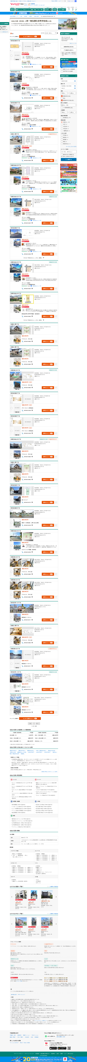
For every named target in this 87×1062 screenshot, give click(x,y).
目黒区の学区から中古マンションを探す (49, 771)
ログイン (26, 5)
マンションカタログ (14, 1042)
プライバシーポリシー (18, 1053)
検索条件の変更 (64, 76)
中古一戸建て (40, 9)
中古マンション (26, 9)
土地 (50, 9)
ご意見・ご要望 (59, 1053)
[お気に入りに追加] (55, 66)
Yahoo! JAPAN (54, 1)
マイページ (70, 54)
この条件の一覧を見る (53, 886)
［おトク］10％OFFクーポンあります (37, 5)
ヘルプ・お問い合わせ (68, 1053)
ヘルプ (59, 1)
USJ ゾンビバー (71, 1)
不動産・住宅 (13, 1035)
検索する (69, 159)
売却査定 (55, 9)
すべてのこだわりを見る (71, 146)
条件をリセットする (73, 43)
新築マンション (19, 9)
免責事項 (53, 1053)
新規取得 (33, 3)
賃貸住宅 (12, 9)
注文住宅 (47, 9)
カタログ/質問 (61, 9)
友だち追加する (51, 1036)
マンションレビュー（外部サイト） (40, 1020)
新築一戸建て (34, 9)
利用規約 (37, 1053)
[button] (12, 892)
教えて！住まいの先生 (25, 1042)
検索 (75, 1)
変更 (75, 81)
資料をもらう (47, 67)
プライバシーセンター (29, 1053)
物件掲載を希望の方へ (45, 1053)
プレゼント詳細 (19, 981)
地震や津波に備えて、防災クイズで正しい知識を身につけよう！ (23, 1)
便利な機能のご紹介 (61, 1036)
